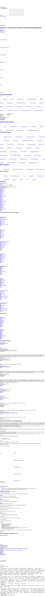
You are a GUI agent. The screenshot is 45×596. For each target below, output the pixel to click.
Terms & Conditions (3, 548)
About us (1, 545)
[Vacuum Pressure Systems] (23, 537)
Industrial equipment (5, 132)
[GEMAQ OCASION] (3, 541)
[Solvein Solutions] (30, 537)
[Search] (17, 12)
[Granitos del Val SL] (17, 539)
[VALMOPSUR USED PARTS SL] (3, 539)
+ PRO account (6, 490)
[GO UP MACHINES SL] (37, 539)
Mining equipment (4, 164)
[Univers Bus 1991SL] (23, 539)
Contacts (6, 545)
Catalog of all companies (4, 535)
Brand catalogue (25, 548)
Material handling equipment (7, 121)
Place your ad (2, 118)
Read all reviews (2, 342)
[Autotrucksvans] (10, 537)
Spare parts (3, 181)
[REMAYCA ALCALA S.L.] (17, 541)
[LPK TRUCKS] (17, 537)
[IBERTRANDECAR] (30, 539)
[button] (22, 21)
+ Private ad (2, 490)
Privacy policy (8, 548)
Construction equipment (6, 94)
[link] (22, 115)
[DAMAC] (3, 537)
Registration (2, 531)
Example (1, 495)
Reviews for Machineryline (18, 548)
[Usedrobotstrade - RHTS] (30, 541)
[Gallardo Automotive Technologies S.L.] (10, 539)
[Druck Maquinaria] (10, 541)
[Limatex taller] (37, 537)
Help (3, 545)
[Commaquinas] (23, 541)
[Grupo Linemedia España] (37, 541)
